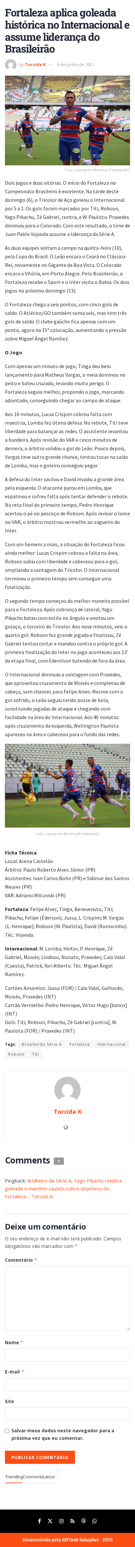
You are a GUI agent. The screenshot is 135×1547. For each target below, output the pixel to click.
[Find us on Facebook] (39, 1521)
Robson (16, 1054)
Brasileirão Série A (42, 1044)
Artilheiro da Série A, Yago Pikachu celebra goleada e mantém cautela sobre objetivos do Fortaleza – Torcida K (63, 1188)
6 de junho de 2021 (75, 64)
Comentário (21, 1260)
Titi (35, 1054)
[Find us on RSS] (72, 1521)
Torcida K (35, 64)
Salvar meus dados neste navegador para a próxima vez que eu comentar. (62, 1434)
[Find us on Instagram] (61, 1521)
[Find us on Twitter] (50, 1521)
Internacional (111, 1044)
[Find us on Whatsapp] (94, 1521)
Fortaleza (79, 1044)
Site (9, 1401)
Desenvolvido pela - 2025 (68, 1539)
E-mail (14, 1372)
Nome (14, 1342)
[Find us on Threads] (83, 1521)
